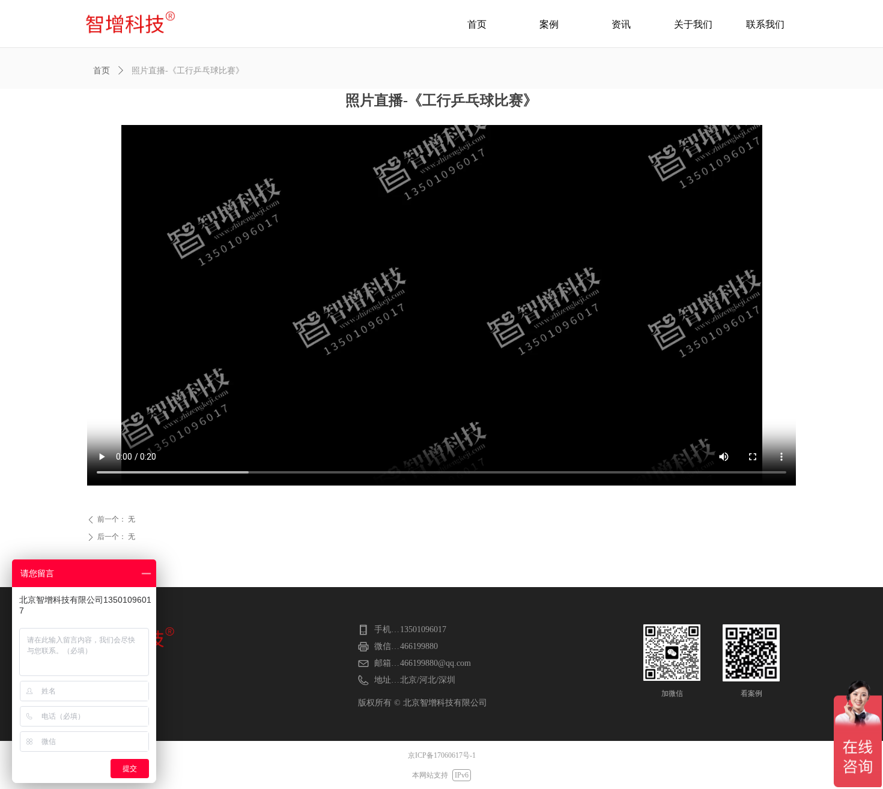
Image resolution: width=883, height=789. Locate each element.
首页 (101, 70)
